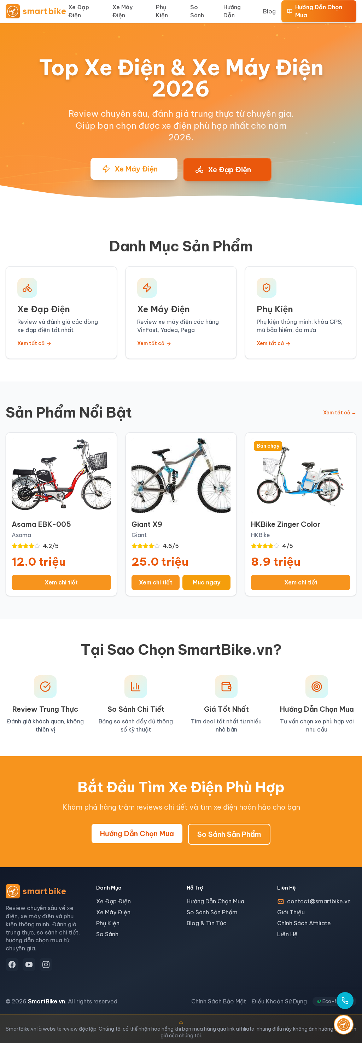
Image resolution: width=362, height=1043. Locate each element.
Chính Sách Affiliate (304, 923)
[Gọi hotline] (345, 1000)
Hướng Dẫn (232, 11)
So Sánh (197, 11)
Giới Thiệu (291, 912)
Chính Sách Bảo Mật (218, 1001)
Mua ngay (206, 582)
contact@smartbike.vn (319, 901)
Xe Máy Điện (122, 11)
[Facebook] (12, 964)
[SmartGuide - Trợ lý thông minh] (344, 1025)
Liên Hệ (287, 934)
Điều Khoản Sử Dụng (279, 1001)
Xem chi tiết (61, 582)
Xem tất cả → (339, 412)
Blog (269, 11)
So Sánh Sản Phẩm (229, 834)
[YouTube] (29, 964)
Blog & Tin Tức (207, 923)
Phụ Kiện (162, 11)
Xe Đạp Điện (78, 11)
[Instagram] (46, 964)
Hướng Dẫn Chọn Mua (318, 11)
